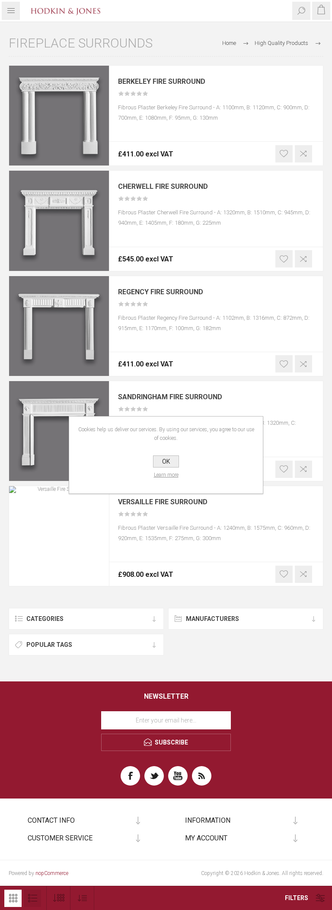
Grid (13, 898)
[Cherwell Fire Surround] (59, 220)
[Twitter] (154, 776)
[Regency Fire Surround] (59, 326)
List (32, 898)
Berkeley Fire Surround (161, 82)
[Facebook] (130, 776)
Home (229, 43)
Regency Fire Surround (160, 292)
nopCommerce (51, 873)
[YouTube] (178, 776)
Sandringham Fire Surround (170, 397)
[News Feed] (201, 776)
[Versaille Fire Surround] (59, 536)
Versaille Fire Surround (163, 502)
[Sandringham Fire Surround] (59, 431)
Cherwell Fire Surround (163, 187)
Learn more (166, 475)
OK (166, 461)
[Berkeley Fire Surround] (59, 115)
